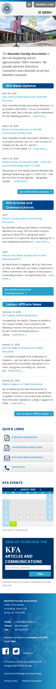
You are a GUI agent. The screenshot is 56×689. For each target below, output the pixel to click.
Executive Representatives (27, 457)
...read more (37, 116)
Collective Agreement (24, 437)
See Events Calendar (15, 530)
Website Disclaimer (32, 680)
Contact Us (18, 466)
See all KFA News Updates (34, 191)
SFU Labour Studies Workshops (19, 315)
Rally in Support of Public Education (22, 384)
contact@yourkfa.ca (25, 621)
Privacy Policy (11, 680)
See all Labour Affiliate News (32, 413)
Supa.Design (35, 673)
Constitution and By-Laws (27, 447)
